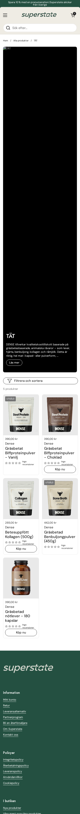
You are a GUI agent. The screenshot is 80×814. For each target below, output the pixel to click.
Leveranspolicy (12, 771)
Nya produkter (12, 808)
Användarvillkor (13, 777)
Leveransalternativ (14, 711)
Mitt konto (9, 699)
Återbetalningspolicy (16, 765)
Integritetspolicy (13, 759)
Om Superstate (12, 729)
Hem (5, 40)
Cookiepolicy (11, 783)
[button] (73, 15)
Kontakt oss (10, 734)
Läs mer (14, 362)
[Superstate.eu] (39, 15)
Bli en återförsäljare (15, 723)
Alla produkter (21, 40)
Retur (6, 705)
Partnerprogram (13, 717)
